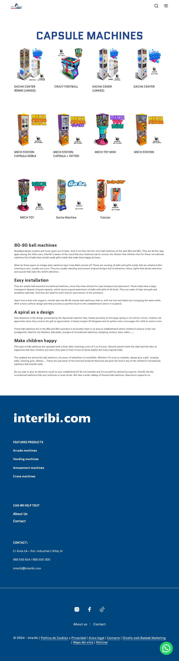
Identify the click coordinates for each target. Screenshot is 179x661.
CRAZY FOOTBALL (66, 86)
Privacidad (78, 638)
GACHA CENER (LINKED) (102, 88)
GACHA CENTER (144, 86)
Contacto (113, 638)
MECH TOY (27, 217)
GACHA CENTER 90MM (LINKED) (25, 88)
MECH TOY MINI (105, 152)
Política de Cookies (54, 638)
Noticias (102, 642)
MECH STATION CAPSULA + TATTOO (66, 154)
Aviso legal (96, 638)
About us (20, 514)
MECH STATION (144, 152)
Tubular (105, 217)
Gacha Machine (66, 217)
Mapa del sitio (83, 642)
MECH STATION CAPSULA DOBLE (25, 154)
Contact (19, 521)
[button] (166, 648)
